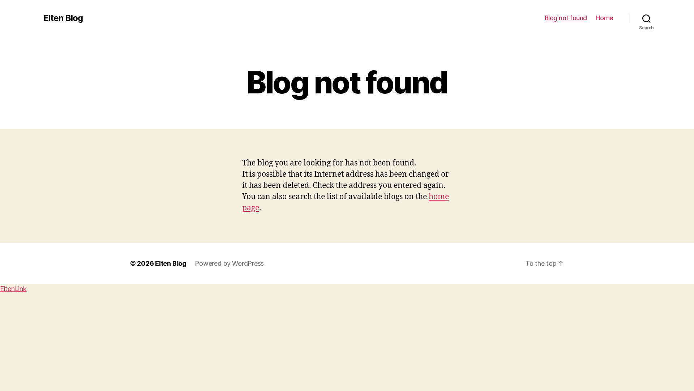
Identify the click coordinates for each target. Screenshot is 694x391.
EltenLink (13, 289)
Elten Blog (63, 18)
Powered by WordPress (229, 263)
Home (604, 18)
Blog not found (566, 18)
